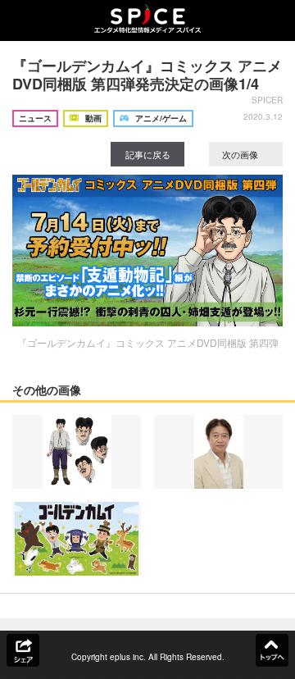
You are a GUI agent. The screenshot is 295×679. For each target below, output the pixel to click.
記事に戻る (147, 154)
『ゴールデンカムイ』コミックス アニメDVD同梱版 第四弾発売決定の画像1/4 (147, 74)
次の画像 (241, 154)
